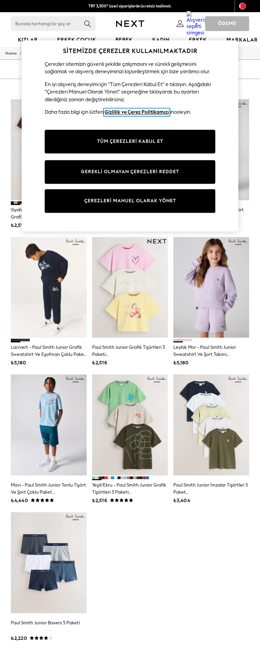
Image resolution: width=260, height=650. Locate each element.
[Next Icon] (130, 23)
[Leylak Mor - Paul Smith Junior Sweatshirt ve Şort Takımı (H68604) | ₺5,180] (211, 287)
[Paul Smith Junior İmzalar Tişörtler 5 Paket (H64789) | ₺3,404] (211, 424)
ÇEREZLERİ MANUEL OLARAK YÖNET (130, 201)
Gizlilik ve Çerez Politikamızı (137, 112)
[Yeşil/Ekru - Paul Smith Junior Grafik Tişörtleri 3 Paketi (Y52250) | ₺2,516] (130, 424)
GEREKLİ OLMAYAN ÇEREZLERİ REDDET (130, 172)
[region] (130, 135)
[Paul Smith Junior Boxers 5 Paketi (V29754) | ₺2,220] (49, 562)
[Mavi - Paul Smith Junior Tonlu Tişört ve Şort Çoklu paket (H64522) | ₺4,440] (49, 424)
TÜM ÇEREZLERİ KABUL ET (130, 141)
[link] (180, 23)
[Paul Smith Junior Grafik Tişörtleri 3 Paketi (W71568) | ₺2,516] (130, 287)
